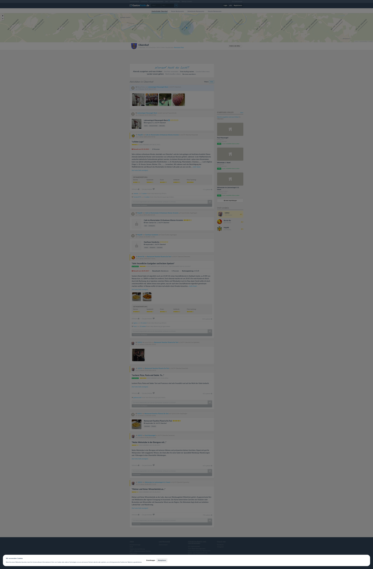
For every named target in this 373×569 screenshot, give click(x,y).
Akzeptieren (162, 560)
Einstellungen (150, 560)
